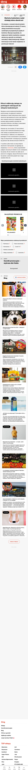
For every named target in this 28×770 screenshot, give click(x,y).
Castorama (21, 252)
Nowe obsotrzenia (18, 243)
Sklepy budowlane (8, 252)
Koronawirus (6, 246)
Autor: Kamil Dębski (22, 15)
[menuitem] (4, 768)
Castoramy (11, 147)
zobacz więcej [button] (14, 541)
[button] (19, 2)
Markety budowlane (8, 249)
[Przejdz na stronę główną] (4, 2)
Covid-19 (17, 246)
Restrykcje (6, 243)
